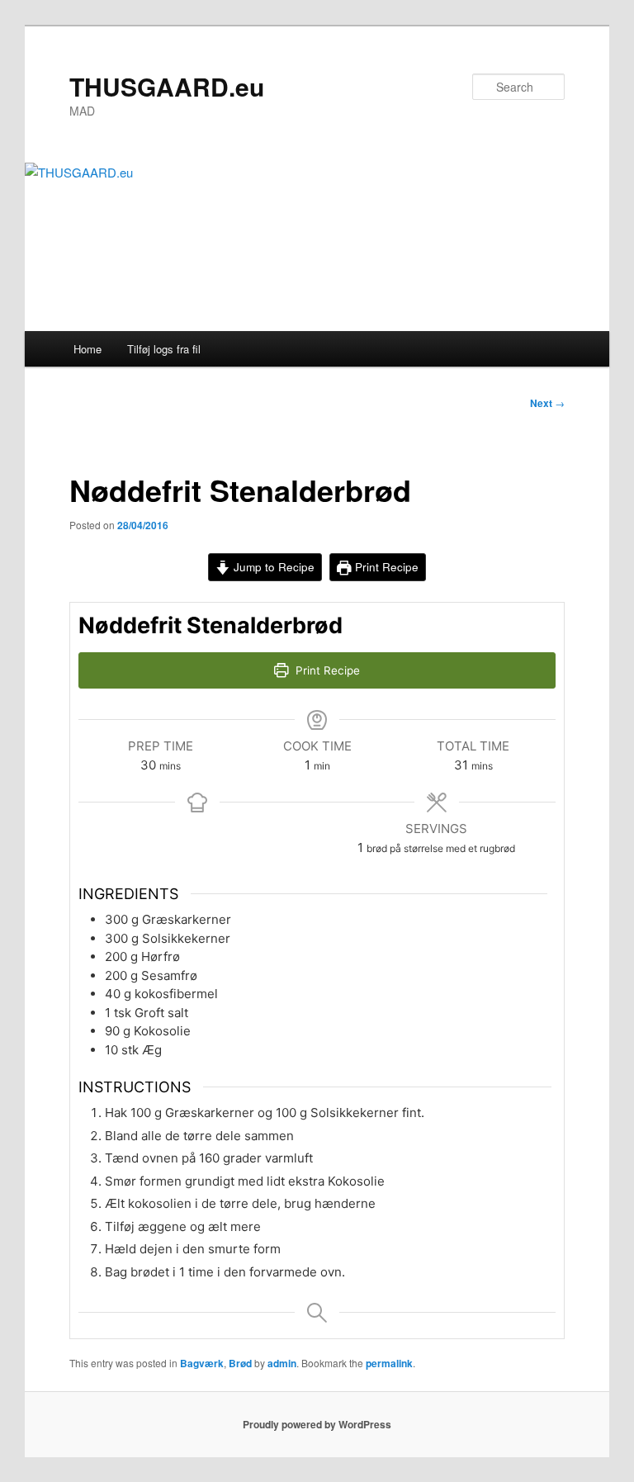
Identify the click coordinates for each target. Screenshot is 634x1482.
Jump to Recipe (272, 567)
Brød (240, 1363)
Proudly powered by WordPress (317, 1424)
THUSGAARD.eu (166, 86)
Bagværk (202, 1363)
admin (281, 1363)
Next (547, 402)
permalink (389, 1363)
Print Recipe (385, 567)
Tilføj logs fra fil (164, 349)
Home (87, 349)
